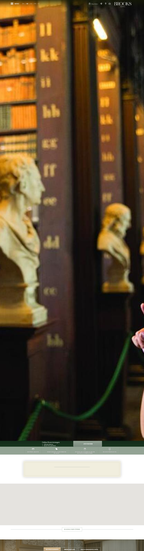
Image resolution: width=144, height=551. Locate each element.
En (23, 4)
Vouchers (94, 4)
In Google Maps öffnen (72, 529)
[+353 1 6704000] (101, 4)
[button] (72, 501)
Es (31, 4)
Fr (35, 4)
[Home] (122, 3)
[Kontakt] (110, 4)
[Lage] (106, 4)
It (38, 4)
